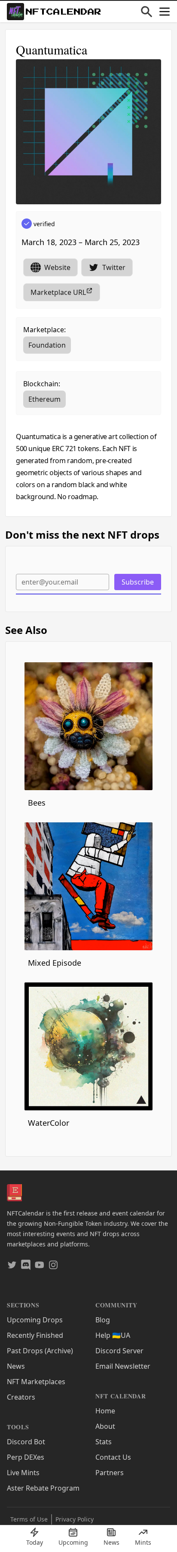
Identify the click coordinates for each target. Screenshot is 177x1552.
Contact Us (113, 1457)
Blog (102, 1320)
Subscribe (138, 582)
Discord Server (119, 1350)
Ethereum (44, 399)
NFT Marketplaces (36, 1381)
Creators (21, 1397)
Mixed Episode (54, 963)
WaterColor (48, 1123)
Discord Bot (26, 1441)
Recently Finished (35, 1335)
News (16, 1366)
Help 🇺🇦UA (112, 1335)
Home (105, 1411)
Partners (109, 1472)
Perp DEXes (25, 1457)
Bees (37, 802)
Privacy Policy (74, 1519)
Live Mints (23, 1472)
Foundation (47, 345)
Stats (103, 1441)
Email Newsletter (122, 1366)
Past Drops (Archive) (40, 1350)
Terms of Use (29, 1519)
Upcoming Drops (35, 1320)
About (105, 1426)
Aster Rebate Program (43, 1488)
